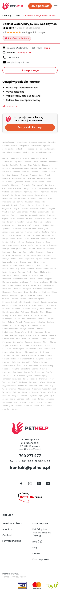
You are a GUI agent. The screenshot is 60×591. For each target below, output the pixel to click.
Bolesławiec (35, 172)
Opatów (23, 295)
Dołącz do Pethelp (30, 127)
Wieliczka (33, 385)
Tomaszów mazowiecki (11, 379)
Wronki (43, 392)
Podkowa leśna (16, 315)
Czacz (33, 188)
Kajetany (45, 232)
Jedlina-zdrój (48, 225)
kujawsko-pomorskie (37, 142)
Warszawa (51, 382)
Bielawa (33, 168)
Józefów (37, 232)
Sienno (35, 339)
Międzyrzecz (7, 275)
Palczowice (51, 305)
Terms (5, 576)
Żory (42, 405)
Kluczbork (35, 238)
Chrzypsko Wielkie (39, 185)
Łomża (39, 269)
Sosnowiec (6, 349)
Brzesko (48, 175)
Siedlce (44, 335)
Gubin (12, 218)
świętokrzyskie (49, 149)
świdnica (16, 362)
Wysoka (24, 395)
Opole (39, 295)
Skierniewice (18, 342)
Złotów (36, 405)
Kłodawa (44, 238)
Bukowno (31, 178)
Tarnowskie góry (40, 375)
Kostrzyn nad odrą (19, 248)
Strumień (6, 355)
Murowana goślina (10, 282)
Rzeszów (13, 335)
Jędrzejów (6, 228)
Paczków (32, 305)
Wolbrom (16, 392)
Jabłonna (38, 222)
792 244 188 (13, 57)
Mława (32, 279)
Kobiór (13, 242)
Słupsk (5, 345)
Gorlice (33, 212)
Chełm (41, 182)
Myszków (53, 282)
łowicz (46, 269)
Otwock (36, 302)
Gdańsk (23, 205)
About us (7, 529)
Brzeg (41, 175)
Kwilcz (13, 258)
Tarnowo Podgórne (24, 375)
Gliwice (46, 205)
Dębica (17, 195)
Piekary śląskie (38, 309)
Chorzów (5, 185)
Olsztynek (14, 295)
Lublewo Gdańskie (9, 265)
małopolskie (24, 145)
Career (36, 553)
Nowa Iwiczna (48, 285)
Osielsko (5, 299)
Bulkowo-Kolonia (44, 178)
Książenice (46, 255)
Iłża (3, 222)
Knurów (5, 242)
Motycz (40, 279)
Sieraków (51, 339)
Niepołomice (36, 285)
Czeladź (5, 192)
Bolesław (25, 172)
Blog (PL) (37, 541)
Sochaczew (24, 345)
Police (26, 315)
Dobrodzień (7, 198)
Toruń (25, 379)
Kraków (31, 252)
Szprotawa (6, 372)
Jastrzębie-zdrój (24, 225)
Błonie (54, 168)
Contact (7, 535)
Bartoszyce (53, 162)
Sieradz (43, 339)
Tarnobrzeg (39, 372)
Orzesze (47, 295)
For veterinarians (11, 540)
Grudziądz (51, 215)
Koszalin (31, 248)
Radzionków (33, 325)
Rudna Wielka (20, 332)
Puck (4, 322)
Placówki (19, 16)
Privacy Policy (19, 576)
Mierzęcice (25, 275)
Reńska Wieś (41, 329)
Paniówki (6, 309)
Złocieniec (28, 405)
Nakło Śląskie (7, 285)
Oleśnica (46, 292)
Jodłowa (19, 232)
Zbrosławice (7, 402)
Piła (54, 309)
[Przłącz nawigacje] (55, 6)
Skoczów (28, 342)
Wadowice (23, 382)
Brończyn (15, 175)
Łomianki (30, 269)
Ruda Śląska (7, 332)
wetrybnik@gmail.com (18, 62)
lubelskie (52, 142)
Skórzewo (37, 342)
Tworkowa (43, 379)
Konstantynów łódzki (29, 245)
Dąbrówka (44, 192)
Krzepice (26, 255)
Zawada (41, 399)
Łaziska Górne (8, 269)
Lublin (21, 265)
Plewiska (34, 312)
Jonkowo (28, 232)
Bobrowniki (6, 172)
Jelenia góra (43, 228)
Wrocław (35, 392)
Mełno (35, 272)
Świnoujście (22, 365)
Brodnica (6, 175)
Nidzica (26, 285)
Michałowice (45, 272)
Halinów (20, 218)
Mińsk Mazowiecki (20, 279)
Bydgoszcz (18, 182)
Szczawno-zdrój (46, 365)
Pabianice (23, 305)
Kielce (12, 238)
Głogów (16, 208)
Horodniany (40, 218)
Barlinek (43, 162)
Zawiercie (50, 399)
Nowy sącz (6, 292)
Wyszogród (43, 395)
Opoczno (31, 295)
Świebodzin (26, 362)
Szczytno (15, 369)
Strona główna (7, 16)
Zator (34, 399)
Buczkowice (16, 178)
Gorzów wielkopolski (46, 212)
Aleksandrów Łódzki (39, 158)
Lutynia (39, 265)
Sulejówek (40, 359)
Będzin (5, 165)
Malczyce (21, 272)
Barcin (35, 162)
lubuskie (5, 145)
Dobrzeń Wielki (20, 198)
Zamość (20, 399)
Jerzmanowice (8, 232)
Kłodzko (53, 238)
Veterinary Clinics (12, 523)
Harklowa (29, 218)
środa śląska (18, 349)
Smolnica (14, 345)
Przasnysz (31, 319)
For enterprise (40, 523)
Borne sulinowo (48, 172)
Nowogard (27, 289)
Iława (49, 218)
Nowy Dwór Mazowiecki (42, 289)
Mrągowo (48, 279)
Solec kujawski (37, 345)
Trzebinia (33, 379)
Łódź (23, 269)
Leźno (16, 262)
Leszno (53, 258)
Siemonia (26, 339)
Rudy (30, 332)
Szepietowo (25, 369)
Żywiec (15, 409)
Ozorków (13, 305)
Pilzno (48, 309)
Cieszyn (26, 188)
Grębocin (15, 215)
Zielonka (18, 405)
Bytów (34, 182)
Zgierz (39, 402)
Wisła (4, 389)
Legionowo (29, 258)
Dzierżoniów (18, 202)
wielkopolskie (28, 152)
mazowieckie (36, 145)
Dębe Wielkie (7, 195)
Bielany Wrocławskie (20, 168)
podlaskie (20, 149)
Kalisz (4, 235)
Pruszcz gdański (9, 319)
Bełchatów (14, 165)
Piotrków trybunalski (10, 312)
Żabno (5, 399)
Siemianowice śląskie (11, 339)
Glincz (38, 205)
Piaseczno (26, 309)
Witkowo (12, 389)
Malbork (12, 272)
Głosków (24, 208)
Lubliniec (30, 265)
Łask (46, 265)
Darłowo (54, 192)
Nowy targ (17, 292)
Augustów (18, 162)
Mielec (17, 275)
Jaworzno (37, 225)
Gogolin (52, 208)
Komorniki (40, 242)
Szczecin (6, 369)
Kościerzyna (52, 245)
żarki (28, 399)
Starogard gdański (33, 352)
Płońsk (49, 312)
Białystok (6, 168)
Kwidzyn (5, 258)
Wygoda (15, 395)
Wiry (51, 385)
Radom (13, 325)
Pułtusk (19, 322)
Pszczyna (51, 319)
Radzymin (44, 325)
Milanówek (6, 279)
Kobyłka (20, 242)
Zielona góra (7, 405)
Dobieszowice (27, 195)
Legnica (39, 258)
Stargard (19, 352)
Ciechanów (7, 188)
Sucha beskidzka (9, 359)
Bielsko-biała (44, 168)
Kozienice (17, 252)
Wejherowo (22, 385)
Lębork (20, 258)
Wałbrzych (33, 382)
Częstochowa (16, 192)
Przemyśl (41, 319)
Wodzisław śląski (49, 389)
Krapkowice (40, 252)
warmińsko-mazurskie (11, 152)
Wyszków (33, 395)
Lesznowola (7, 262)
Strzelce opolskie (45, 355)
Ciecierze (17, 188)
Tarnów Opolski (8, 375)
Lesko (46, 258)
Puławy (11, 322)
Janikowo (47, 222)
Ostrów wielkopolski (36, 299)
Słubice (53, 342)
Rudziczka (39, 332)
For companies (40, 559)
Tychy (51, 379)
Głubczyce (34, 208)
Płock (42, 312)
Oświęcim (28, 302)
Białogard (46, 165)
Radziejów (22, 325)
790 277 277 (30, 456)
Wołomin (26, 392)
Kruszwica (16, 255)
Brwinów (33, 175)
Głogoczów (6, 208)
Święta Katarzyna (40, 362)
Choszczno (15, 185)
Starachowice (8, 352)
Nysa (26, 292)
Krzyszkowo (35, 255)
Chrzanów (26, 185)
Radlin (5, 325)
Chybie (51, 185)
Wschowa (6, 395)
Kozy (25, 252)
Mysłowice (44, 282)
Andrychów (7, 162)
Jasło (14, 225)
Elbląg (37, 202)
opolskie (46, 145)
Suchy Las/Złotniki (26, 359)
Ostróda (23, 299)
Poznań (44, 315)
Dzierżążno (6, 202)
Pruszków (21, 319)
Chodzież (49, 182)
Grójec (42, 215)
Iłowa (55, 218)
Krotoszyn (6, 255)
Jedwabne (16, 228)
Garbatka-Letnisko (10, 205)
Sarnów (36, 335)
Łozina (53, 269)
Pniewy (5, 315)
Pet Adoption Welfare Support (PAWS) (41, 533)
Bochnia (16, 172)
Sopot (47, 345)
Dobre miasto (41, 195)
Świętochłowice (8, 365)
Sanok (28, 335)
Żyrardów (6, 409)
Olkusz (54, 292)
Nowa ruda (7, 289)
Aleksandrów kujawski (20, 158)
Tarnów (49, 372)
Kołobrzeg (30, 242)
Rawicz (31, 329)
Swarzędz (6, 362)
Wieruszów (43, 385)
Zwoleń (49, 405)
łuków (4, 272)
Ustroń (14, 382)
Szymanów (28, 372)
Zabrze (12, 399)
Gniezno (43, 208)
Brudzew (24, 175)
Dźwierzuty (29, 202)
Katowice (36, 235)
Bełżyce (23, 165)
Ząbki (52, 395)
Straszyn (46, 352)
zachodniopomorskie (44, 152)
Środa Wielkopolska (34, 349)
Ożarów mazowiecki (49, 302)
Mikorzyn (44, 275)
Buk (24, 178)
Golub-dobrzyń (8, 212)
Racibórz (50, 322)
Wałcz (42, 382)
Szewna (35, 369)
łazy (17, 269)
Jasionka (6, 225)
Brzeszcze (6, 178)
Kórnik (42, 245)
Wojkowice (6, 392)
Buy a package (30, 70)
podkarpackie (8, 149)
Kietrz (19, 238)
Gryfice (5, 218)
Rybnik (5, 335)
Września (52, 392)
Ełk (43, 202)
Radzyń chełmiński (10, 329)
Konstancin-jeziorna (10, 245)
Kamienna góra (15, 235)
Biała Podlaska (34, 165)
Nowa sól (17, 289)
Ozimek (5, 305)
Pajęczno (41, 305)
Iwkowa (29, 222)
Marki (29, 272)
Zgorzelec (48, 402)
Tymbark (6, 382)
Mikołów (35, 275)
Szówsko (43, 369)
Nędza (18, 285)
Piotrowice (25, 312)
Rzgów (21, 335)
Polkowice (35, 315)
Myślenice (24, 282)
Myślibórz (34, 282)
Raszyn (23, 329)
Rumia (47, 332)
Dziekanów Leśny (45, 198)
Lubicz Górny (33, 262)
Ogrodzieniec (35, 292)
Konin (48, 242)
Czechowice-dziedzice (47, 188)
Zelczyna (31, 402)
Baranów (27, 162)
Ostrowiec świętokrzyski (12, 302)
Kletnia (26, 238)
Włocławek (36, 389)
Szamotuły (33, 365)
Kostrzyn (5, 248)
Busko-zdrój (7, 182)
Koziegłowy (6, 252)
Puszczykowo (29, 322)
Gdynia (31, 205)
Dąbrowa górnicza (31, 192)
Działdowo (32, 198)
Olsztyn (5, 295)
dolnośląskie (22, 142)
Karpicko (27, 235)
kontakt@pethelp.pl (30, 467)
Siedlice (52, 335)
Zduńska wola (20, 402)
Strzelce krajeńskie (28, 355)
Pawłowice (16, 309)
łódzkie (14, 145)
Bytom (27, 182)
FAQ (34, 547)
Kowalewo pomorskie (45, 248)
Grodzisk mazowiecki (29, 215)
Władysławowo (24, 389)
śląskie (39, 149)
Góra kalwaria (22, 212)
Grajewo (5, 215)
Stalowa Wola (49, 349)
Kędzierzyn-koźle (49, 235)
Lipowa (23, 262)
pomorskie (29, 149)
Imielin (10, 222)
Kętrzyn (5, 238)
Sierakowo (6, 342)
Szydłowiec (17, 372)
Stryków (15, 355)
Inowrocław (19, 222)
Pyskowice (40, 322)
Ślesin (45, 342)
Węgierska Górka (9, 385)
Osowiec (14, 299)
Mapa (47, 48)
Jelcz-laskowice (29, 228)
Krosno (50, 252)
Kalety (53, 232)
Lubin (43, 262)
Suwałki (49, 359)
